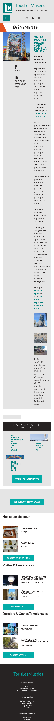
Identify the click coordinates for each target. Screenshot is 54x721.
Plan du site (27, 705)
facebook (27, 717)
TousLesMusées (30, 6)
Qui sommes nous (27, 701)
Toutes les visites (18, 606)
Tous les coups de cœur (18, 558)
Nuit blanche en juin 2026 (16, 466)
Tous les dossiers (18, 655)
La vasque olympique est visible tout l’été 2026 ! (16, 442)
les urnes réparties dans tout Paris (39, 302)
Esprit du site (27, 703)
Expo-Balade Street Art (39, 446)
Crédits (27, 686)
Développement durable (27, 690)
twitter (27, 719)
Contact (27, 707)
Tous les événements (27, 479)
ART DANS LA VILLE (41, 115)
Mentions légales (27, 688)
